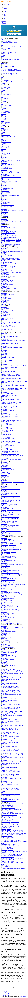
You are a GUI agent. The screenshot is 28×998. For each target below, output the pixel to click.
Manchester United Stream (5, 992)
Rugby (5, 17)
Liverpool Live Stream (5, 991)
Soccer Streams (7, 4)
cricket (5, 6)
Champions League (4, 994)
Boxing (5, 11)
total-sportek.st (23, 996)
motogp (5, 8)
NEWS (5, 18)
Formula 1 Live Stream (5, 995)
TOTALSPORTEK (7, 1)
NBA (5, 14)
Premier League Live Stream (6, 993)
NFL (5, 15)
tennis (5, 13)
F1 (4, 7)
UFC (5, 10)
